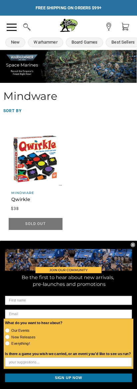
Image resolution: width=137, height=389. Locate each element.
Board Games (84, 42)
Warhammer (45, 42)
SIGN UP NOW (68, 378)
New (15, 42)
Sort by (12, 110)
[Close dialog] (133, 245)
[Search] (21, 26)
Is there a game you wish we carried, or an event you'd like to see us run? (68, 354)
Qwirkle (20, 199)
